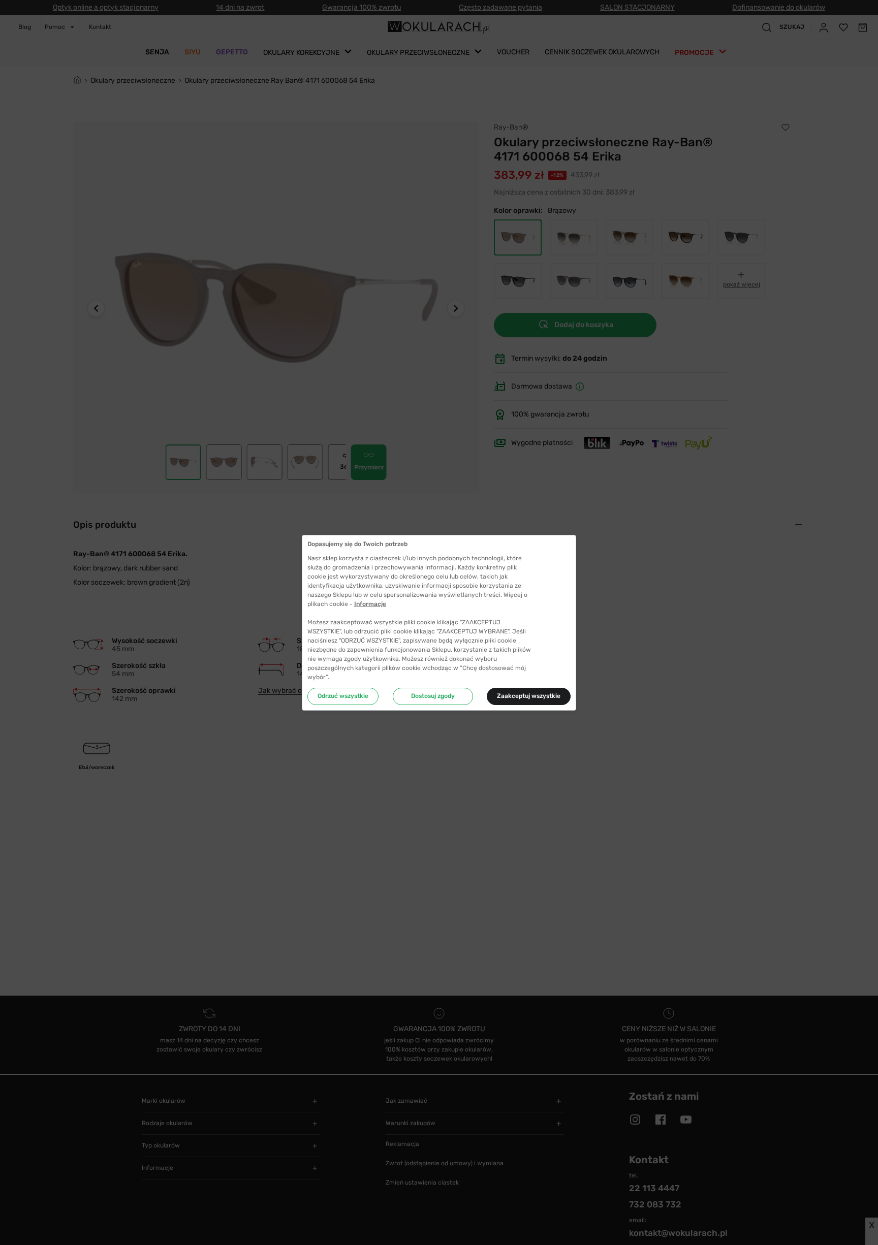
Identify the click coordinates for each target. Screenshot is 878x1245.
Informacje (370, 604)
